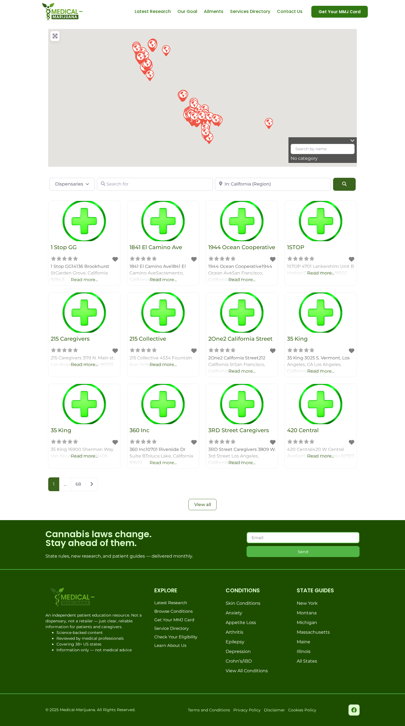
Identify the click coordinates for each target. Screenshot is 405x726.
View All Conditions (247, 670)
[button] (269, 123)
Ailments (213, 11)
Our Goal (187, 11)
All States (307, 661)
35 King (297, 338)
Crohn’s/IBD (239, 661)
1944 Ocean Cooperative (241, 247)
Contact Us (290, 11)
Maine (303, 641)
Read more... (84, 279)
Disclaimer (274, 710)
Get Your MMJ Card (174, 619)
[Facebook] (354, 710)
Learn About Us (170, 645)
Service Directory (171, 628)
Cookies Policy (302, 710)
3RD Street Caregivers (238, 430)
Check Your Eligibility (175, 636)
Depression (238, 651)
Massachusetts (313, 632)
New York (307, 603)
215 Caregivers (70, 338)
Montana (307, 612)
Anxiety (234, 612)
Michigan (307, 622)
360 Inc (139, 430)
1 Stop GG (64, 247)
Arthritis (234, 632)
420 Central (303, 430)
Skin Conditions (243, 603)
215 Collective (147, 338)
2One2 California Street (240, 338)
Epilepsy (235, 641)
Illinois (303, 651)
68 (78, 484)
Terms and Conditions (209, 710)
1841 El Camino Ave (155, 247)
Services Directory (250, 11)
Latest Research (153, 11)
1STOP (295, 247)
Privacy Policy (247, 710)
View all (202, 504)
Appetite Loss (241, 622)
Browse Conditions (173, 611)
